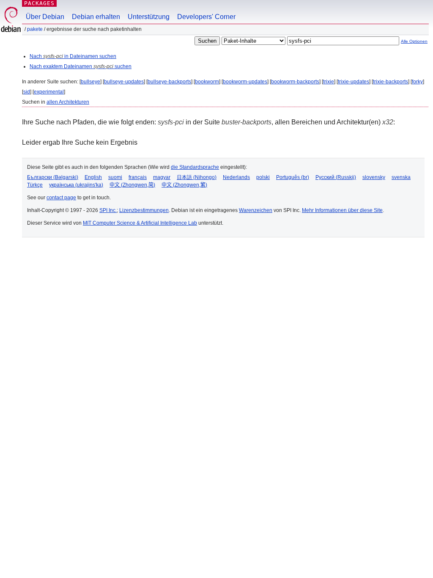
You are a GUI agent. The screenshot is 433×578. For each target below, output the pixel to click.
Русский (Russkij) (335, 177)
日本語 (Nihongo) (196, 177)
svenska (401, 177)
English (93, 177)
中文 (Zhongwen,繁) (184, 185)
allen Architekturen (68, 102)
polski (263, 177)
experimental (49, 92)
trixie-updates (353, 82)
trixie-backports (390, 82)
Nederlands (236, 177)
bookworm (207, 82)
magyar (161, 177)
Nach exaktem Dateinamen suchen (81, 66)
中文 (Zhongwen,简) (132, 185)
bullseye (90, 82)
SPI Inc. (108, 210)
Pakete (35, 29)
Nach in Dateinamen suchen (73, 56)
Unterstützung (149, 16)
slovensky (373, 177)
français (138, 177)
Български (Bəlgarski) (52, 177)
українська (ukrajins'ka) (76, 185)
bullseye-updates (124, 82)
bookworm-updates (245, 82)
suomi (115, 177)
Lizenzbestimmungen (144, 210)
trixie (328, 82)
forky (417, 82)
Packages (39, 3)
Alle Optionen (414, 41)
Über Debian (45, 16)
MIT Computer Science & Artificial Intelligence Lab (140, 223)
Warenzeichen (255, 210)
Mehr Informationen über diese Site (342, 210)
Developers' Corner (206, 16)
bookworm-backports (295, 82)
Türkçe (35, 185)
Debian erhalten (96, 16)
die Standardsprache (195, 167)
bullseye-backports (169, 82)
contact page (61, 198)
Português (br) (292, 177)
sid (26, 92)
